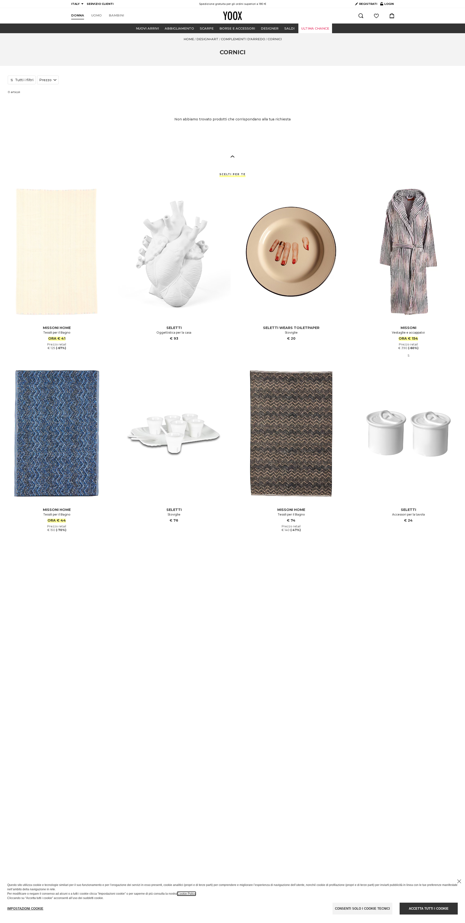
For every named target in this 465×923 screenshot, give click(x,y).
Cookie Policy (186, 893)
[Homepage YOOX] (232, 15)
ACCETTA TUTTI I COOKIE (429, 908)
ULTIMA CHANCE (315, 28)
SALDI (289, 28)
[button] (232, 156)
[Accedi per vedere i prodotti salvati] (376, 16)
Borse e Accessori (237, 28)
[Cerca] (361, 16)
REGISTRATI (368, 4)
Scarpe (207, 28)
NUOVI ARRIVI (147, 28)
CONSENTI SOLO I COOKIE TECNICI (362, 908)
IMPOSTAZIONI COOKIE (25, 908)
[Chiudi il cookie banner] (459, 881)
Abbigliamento (179, 28)
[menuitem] (77, 15)
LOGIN (387, 5)
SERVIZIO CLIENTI (100, 4)
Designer (270, 28)
